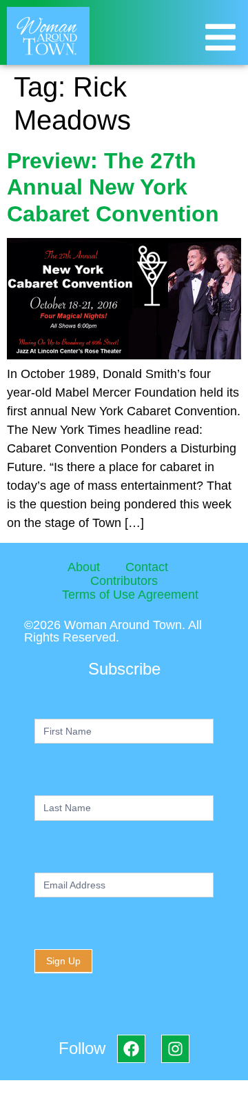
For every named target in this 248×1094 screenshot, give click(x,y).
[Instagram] (175, 1049)
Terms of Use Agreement (130, 594)
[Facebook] (131, 1049)
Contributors (124, 581)
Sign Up (63, 960)
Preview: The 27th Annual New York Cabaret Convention (113, 187)
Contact (146, 567)
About (84, 567)
